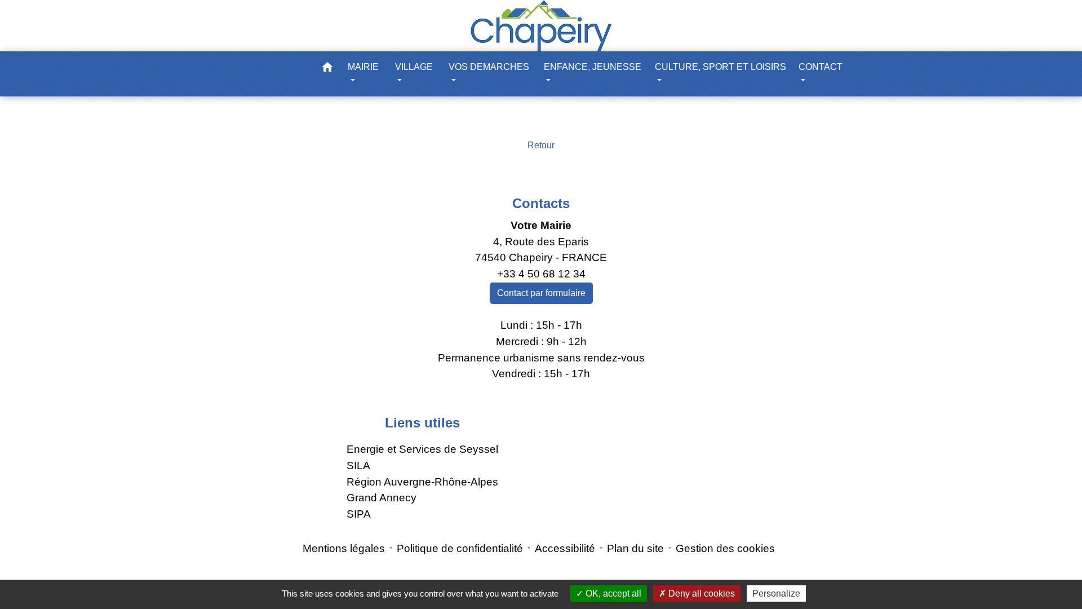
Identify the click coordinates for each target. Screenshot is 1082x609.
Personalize (776, 593)
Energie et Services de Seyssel (422, 449)
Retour (541, 145)
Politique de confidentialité (460, 548)
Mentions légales (344, 548)
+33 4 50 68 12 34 (541, 274)
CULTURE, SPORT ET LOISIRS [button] (720, 67)
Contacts (541, 203)
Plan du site (635, 548)
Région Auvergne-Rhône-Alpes (422, 482)
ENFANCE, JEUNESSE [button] (592, 67)
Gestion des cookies (725, 548)
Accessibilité (565, 548)
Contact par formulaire (541, 293)
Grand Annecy (381, 498)
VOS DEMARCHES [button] (489, 67)
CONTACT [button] (820, 67)
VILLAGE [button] (414, 67)
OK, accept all (612, 593)
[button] (327, 69)
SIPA (359, 514)
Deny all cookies (700, 593)
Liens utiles (422, 422)
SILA (358, 465)
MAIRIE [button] (363, 67)
